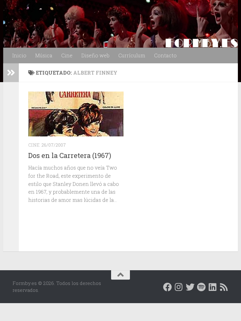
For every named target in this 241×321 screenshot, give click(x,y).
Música (43, 55)
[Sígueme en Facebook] (167, 287)
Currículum (131, 55)
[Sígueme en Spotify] (201, 287)
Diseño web (95, 55)
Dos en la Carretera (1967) (69, 155)
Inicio (19, 55)
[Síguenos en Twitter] (190, 287)
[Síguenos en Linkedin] (212, 287)
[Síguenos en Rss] (224, 287)
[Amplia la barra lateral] (11, 72)
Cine (66, 55)
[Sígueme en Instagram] (178, 287)
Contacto (165, 55)
